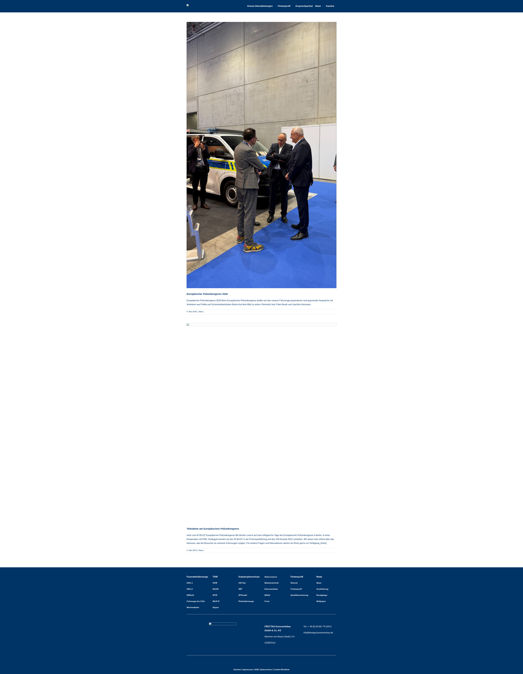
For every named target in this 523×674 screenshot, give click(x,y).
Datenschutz (266, 669)
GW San (242, 583)
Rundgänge (321, 595)
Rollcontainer (270, 577)
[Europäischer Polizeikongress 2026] (261, 155)
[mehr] (323, 543)
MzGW (215, 589)
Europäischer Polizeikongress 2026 (207, 294)
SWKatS (190, 595)
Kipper (216, 607)
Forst (266, 601)
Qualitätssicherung (299, 595)
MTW (215, 595)
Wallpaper (321, 601)
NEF (240, 589)
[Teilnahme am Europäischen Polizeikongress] (261, 423)
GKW (215, 583)
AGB (256, 669)
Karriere (237, 669)
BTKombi (242, 595)
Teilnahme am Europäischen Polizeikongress (213, 528)
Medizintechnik (271, 583)
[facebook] (258, 660)
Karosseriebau (271, 589)
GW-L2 (190, 589)
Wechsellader (193, 607)
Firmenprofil (296, 589)
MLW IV (216, 601)
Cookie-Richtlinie (281, 669)
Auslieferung (322, 589)
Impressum (247, 669)
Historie (294, 583)
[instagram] (264, 660)
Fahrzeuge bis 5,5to (196, 601)
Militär (267, 595)
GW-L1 (190, 583)
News (201, 312)
